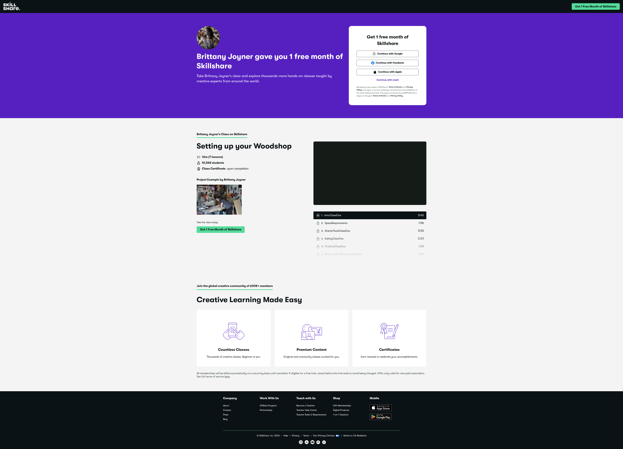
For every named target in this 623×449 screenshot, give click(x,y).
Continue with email (388, 80)
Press (225, 414)
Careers (227, 410)
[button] (596, 6)
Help (286, 435)
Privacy (295, 435)
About (226, 405)
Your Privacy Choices (323, 435)
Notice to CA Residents (354, 435)
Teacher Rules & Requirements (311, 414)
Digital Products (341, 410)
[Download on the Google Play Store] (385, 417)
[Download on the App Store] (385, 408)
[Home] (11, 6)
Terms (306, 435)
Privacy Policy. (397, 96)
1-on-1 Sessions (340, 414)
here (227, 376)
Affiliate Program (268, 405)
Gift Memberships (342, 405)
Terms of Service (395, 87)
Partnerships (266, 410)
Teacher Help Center (306, 410)
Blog (225, 419)
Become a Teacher (305, 405)
